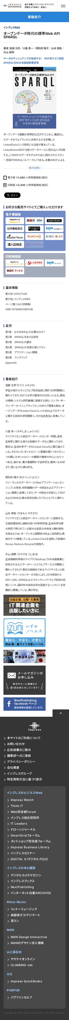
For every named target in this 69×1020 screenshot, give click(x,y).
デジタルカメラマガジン (26, 875)
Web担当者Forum (23, 812)
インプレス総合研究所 (25, 818)
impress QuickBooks (26, 981)
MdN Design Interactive (29, 937)
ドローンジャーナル (23, 829)
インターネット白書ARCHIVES (31, 893)
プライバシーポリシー (21, 761)
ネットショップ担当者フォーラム (31, 841)
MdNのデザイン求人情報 (27, 943)
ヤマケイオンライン (23, 959)
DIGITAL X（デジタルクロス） (30, 859)
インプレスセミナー (23, 853)
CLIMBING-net (22, 965)
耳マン (15, 921)
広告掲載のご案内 (19, 750)
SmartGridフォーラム (25, 835)
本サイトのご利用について (24, 738)
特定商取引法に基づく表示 (24, 779)
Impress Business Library (30, 847)
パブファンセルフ (21, 997)
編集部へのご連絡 (19, 756)
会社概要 (13, 767)
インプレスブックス (22, 881)
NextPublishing (22, 887)
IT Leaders (19, 823)
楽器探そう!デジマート (25, 915)
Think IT (17, 806)
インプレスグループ (19, 773)
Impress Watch (22, 800)
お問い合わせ (16, 744)
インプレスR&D (11, 27)
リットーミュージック (24, 909)
